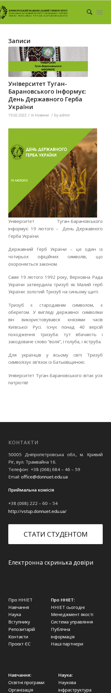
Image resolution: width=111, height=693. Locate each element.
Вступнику (19, 622)
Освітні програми (26, 682)
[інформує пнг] (48, 62)
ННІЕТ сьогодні (68, 607)
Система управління (72, 622)
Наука (14, 614)
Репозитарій (21, 629)
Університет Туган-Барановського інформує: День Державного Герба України (47, 95)
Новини (42, 115)
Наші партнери (67, 644)
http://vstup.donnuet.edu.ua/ (37, 511)
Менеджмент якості (72, 614)
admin (64, 115)
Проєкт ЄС (19, 644)
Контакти (18, 637)
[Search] (86, 12)
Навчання (18, 607)
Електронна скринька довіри (50, 562)
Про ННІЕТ (20, 600)
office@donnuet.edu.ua (44, 477)
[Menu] (99, 12)
